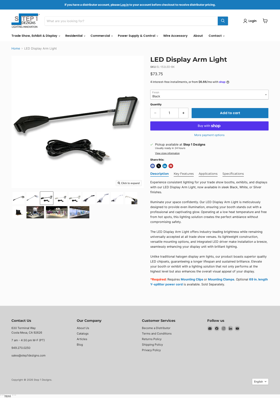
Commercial (100, 36)
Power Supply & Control (137, 36)
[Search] (223, 20)
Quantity (156, 104)
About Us (83, 328)
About (198, 36)
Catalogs (83, 333)
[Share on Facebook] (152, 166)
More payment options (209, 135)
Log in (124, 4)
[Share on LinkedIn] (164, 166)
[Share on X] (158, 166)
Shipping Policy (152, 344)
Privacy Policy (151, 350)
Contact (215, 36)
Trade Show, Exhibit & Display (34, 36)
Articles (82, 339)
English (258, 381)
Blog (80, 344)
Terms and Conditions (157, 333)
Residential (74, 36)
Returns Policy (152, 339)
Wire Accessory (175, 36)
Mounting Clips (192, 279)
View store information (167, 153)
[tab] (159, 174)
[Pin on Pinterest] (171, 166)
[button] (18, 198)
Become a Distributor (156, 328)
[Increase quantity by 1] (183, 113)
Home (15, 48)
